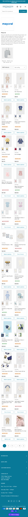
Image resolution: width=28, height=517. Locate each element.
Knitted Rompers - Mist (7, 244)
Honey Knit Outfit (6, 154)
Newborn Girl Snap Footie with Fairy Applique (19, 277)
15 (19, 446)
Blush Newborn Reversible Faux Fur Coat (20, 430)
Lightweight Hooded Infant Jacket (19, 402)
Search (24, 11)
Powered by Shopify (21, 506)
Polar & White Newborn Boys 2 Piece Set (20, 309)
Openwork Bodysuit (6, 217)
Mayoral (4, 89)
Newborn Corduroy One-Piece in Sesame (7, 430)
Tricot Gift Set (5, 91)
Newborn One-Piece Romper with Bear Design (6, 123)
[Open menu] (25, 6)
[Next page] (23, 445)
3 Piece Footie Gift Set (20, 371)
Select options (7, 100)
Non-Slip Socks (18, 91)
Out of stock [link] (7, 227)
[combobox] (14, 11)
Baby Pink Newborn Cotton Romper (19, 187)
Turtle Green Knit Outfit (7, 371)
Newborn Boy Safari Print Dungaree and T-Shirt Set (7, 402)
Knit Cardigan (18, 154)
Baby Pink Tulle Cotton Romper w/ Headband (7, 182)
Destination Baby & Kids (11, 506)
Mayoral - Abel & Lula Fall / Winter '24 (7, 61)
